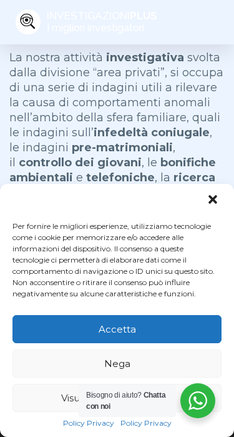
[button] (214, 200)
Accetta (117, 329)
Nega (117, 363)
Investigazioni (102, 21)
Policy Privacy (88, 423)
